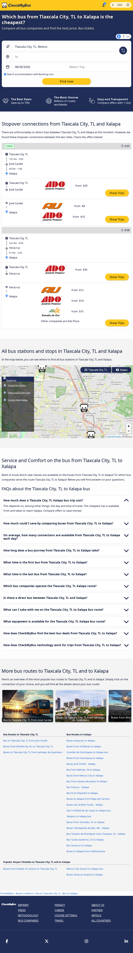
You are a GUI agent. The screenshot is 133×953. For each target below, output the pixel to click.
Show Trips (116, 193)
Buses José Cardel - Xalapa (80, 763)
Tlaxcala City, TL (97, 369)
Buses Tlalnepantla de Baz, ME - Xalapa (87, 828)
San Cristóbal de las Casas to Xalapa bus (88, 810)
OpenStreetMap (114, 436)
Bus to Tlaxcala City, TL (48, 893)
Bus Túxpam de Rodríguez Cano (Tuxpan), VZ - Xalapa (95, 833)
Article (96, 915)
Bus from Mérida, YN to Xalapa (83, 769)
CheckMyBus (7, 893)
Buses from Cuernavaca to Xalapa (84, 758)
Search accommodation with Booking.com (30, 74)
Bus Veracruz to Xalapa (79, 845)
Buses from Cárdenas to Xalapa (83, 746)
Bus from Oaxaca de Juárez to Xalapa (86, 781)
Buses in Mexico (25, 893)
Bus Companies (28, 920)
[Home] (15, 5)
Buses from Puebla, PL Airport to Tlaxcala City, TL (30, 868)
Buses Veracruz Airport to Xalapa (84, 874)
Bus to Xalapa (70, 893)
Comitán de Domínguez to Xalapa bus (87, 752)
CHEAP (9, 146)
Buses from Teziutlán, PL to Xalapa (85, 822)
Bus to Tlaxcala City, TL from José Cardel (25, 740)
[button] (91, 435)
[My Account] (103, 4)
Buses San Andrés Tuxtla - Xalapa (84, 804)
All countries (101, 920)
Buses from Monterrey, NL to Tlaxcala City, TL (28, 746)
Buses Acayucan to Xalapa (80, 740)
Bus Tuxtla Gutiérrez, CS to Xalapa (85, 839)
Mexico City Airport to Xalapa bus (84, 868)
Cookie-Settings (66, 915)
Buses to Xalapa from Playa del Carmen (88, 798)
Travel (59, 920)
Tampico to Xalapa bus (78, 816)
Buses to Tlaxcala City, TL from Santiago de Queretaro (32, 752)
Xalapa (123, 369)
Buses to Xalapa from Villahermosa (85, 851)
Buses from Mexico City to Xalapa (84, 775)
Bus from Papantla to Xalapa (82, 793)
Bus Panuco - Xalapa (77, 787)
